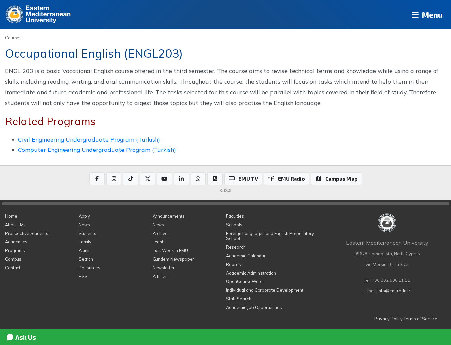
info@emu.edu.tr (394, 290)
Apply (84, 216)
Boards (233, 264)
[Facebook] (97, 178)
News (84, 224)
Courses (13, 37)
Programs (15, 250)
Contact (12, 267)
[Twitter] (147, 178)
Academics (16, 241)
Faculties (235, 216)
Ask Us (25, 337)
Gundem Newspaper (173, 259)
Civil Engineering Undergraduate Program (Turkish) (89, 139)
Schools (234, 224)
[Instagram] (113, 178)
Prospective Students (26, 233)
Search (86, 259)
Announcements (169, 216)
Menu (431, 14)
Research (236, 247)
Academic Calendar (246, 255)
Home (11, 216)
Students (87, 233)
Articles (160, 276)
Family (85, 241)
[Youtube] (164, 178)
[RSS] (215, 178)
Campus (13, 259)
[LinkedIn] (181, 178)
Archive (160, 233)
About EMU (16, 224)
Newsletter (164, 267)
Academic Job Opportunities (254, 307)
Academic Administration (251, 273)
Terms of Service (420, 318)
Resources (89, 267)
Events (159, 241)
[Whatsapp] (198, 178)
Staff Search (238, 298)
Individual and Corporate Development (264, 290)
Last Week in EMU (170, 250)
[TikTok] (130, 178)
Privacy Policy (388, 318)
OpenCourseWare (244, 281)
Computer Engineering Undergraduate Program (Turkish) (97, 149)
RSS (83, 276)
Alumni (85, 250)
